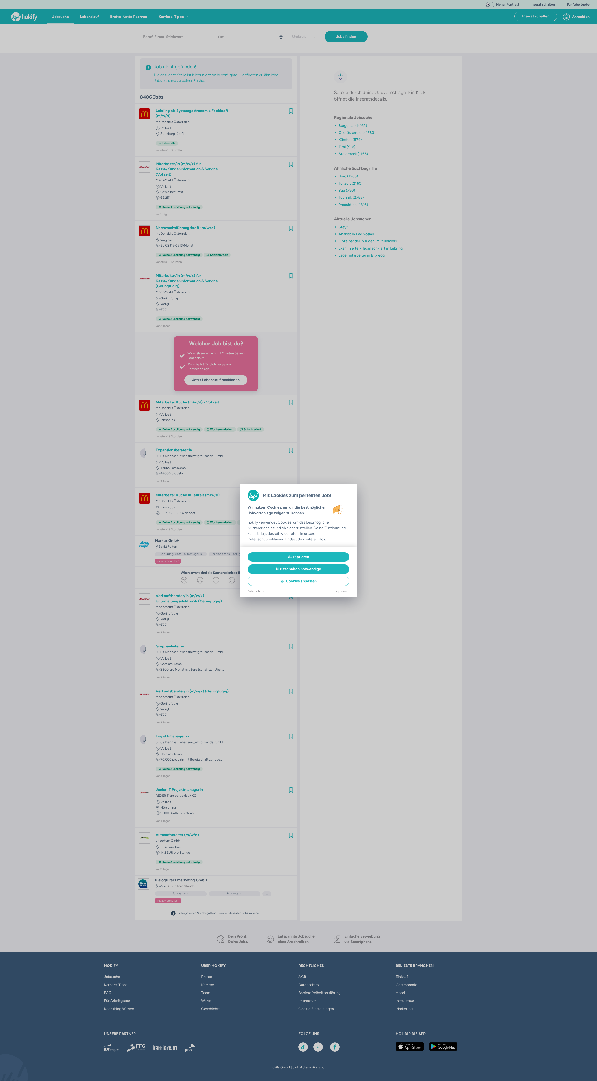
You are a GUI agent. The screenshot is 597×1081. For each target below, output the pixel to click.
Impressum (342, 591)
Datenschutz (256, 591)
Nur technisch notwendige (298, 569)
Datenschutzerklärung (266, 539)
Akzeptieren (298, 557)
